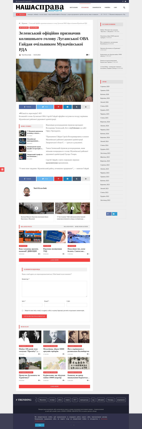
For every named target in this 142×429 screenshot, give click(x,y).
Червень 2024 (104, 129)
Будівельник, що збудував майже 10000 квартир (54, 376)
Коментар (25, 279)
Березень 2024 (105, 137)
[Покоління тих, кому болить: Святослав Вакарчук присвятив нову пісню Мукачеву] (79, 236)
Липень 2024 (104, 126)
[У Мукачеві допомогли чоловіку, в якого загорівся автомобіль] (22, 133)
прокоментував (52, 163)
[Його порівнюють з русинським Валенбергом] (79, 337)
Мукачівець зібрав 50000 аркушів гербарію (53, 350)
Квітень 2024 (104, 133)
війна (55, 400)
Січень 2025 (104, 118)
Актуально (23, 245)
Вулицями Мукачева (26, 346)
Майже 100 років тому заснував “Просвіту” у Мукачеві (28, 350)
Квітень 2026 (104, 94)
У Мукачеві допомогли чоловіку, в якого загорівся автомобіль (35, 132)
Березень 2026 (105, 98)
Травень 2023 (104, 176)
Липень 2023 (104, 169)
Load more (54, 260)
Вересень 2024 (105, 122)
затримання (116, 400)
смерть (62, 400)
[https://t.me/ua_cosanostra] (125, 1)
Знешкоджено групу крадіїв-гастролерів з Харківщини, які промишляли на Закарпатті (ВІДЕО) (34, 148)
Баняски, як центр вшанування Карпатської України (78, 376)
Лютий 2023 (104, 188)
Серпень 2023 (104, 165)
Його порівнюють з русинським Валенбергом (78, 350)
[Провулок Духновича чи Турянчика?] (30, 363)
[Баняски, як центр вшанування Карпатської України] (79, 363)
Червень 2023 (104, 173)
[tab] (68, 226)
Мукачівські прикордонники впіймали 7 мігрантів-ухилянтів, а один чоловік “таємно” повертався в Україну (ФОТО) (34, 140)
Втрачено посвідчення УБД (52, 250)
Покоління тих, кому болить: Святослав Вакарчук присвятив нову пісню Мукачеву (79, 250)
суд (88, 400)
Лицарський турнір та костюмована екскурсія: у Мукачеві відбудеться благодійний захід (34, 155)
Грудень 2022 (104, 196)
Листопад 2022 (105, 200)
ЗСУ (69, 400)
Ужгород (105, 400)
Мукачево (24, 23)
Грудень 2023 (104, 149)
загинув (125, 400)
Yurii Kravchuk (40, 188)
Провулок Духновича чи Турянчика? (29, 376)
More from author (81, 226)
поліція (47, 400)
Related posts (68, 226)
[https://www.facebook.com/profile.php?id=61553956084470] (123, 1)
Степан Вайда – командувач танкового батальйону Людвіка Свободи (110, 67)
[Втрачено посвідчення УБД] (54, 236)
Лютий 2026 (104, 102)
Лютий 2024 (104, 141)
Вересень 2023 (105, 161)
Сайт (68, 301)
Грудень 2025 (104, 110)
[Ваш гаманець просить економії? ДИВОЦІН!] (30, 236)
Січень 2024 (104, 145)
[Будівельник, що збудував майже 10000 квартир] (54, 363)
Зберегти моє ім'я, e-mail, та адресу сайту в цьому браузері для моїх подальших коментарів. (54, 310)
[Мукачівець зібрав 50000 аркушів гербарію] (54, 337)
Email (46, 301)
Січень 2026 (104, 106)
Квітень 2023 (104, 180)
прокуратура (79, 400)
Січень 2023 (104, 192)
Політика (34, 27)
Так (40, 425)
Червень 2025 (104, 114)
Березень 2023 (105, 184)
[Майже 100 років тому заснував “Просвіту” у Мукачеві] (30, 337)
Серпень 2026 (104, 86)
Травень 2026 (104, 90)
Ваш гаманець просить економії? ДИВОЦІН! (28, 250)
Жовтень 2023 (105, 157)
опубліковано (74, 128)
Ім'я (24, 301)
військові (96, 400)
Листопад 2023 (105, 153)
